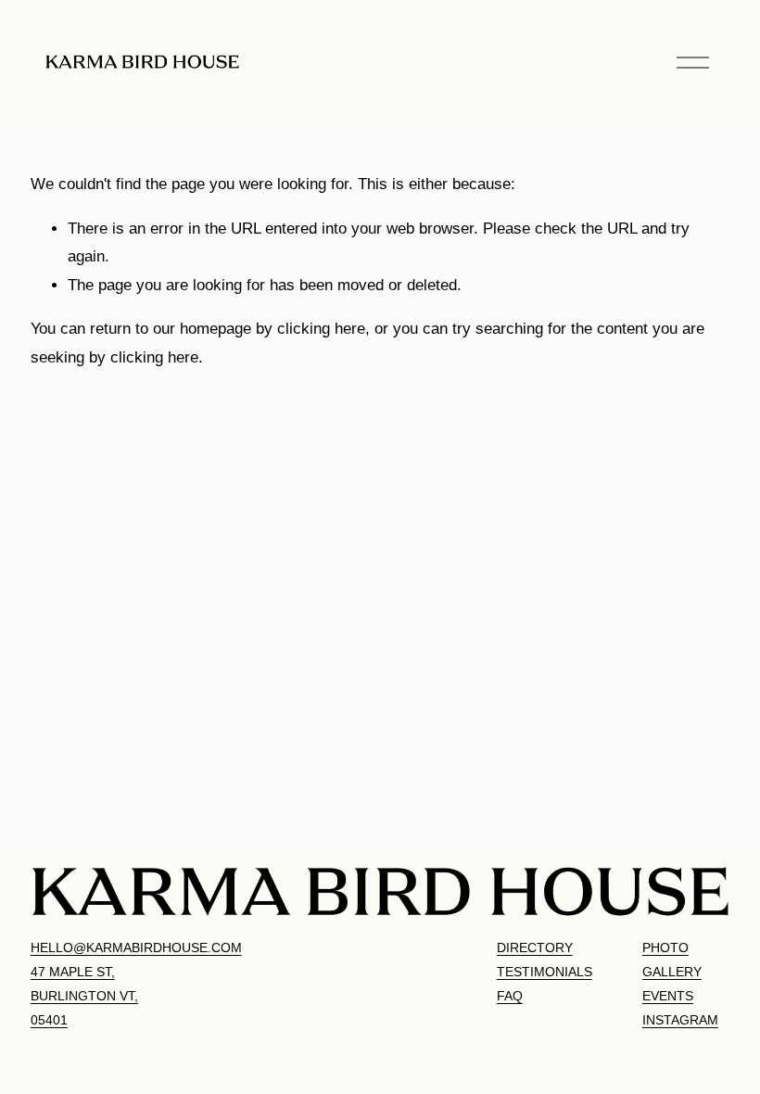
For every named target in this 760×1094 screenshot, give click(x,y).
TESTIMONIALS (544, 971)
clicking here (321, 328)
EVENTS (667, 995)
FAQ (510, 995)
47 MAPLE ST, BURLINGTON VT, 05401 (84, 995)
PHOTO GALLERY (672, 959)
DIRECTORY (535, 947)
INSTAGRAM (680, 1019)
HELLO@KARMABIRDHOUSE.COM (136, 947)
